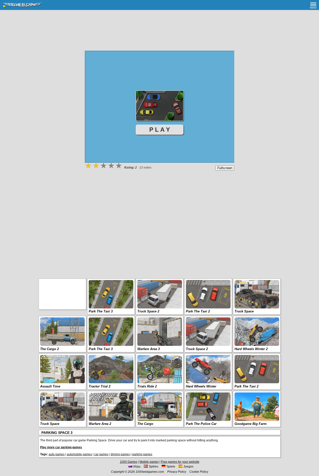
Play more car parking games (61, 447)
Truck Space (244, 311)
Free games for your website (180, 462)
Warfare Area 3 (148, 349)
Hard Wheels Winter (201, 386)
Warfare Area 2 (100, 424)
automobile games (79, 454)
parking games (142, 454)
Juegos (188, 466)
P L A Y (159, 129)
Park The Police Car (201, 424)
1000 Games (128, 462)
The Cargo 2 (49, 349)
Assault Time (50, 386)
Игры (137, 466)
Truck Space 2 (148, 311)
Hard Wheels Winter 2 (251, 349)
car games (101, 454)
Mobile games (149, 462)
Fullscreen (224, 168)
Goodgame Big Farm (251, 424)
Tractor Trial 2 (99, 386)
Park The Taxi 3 (101, 311)
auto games (57, 454)
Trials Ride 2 (147, 386)
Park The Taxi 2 (198, 311)
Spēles (153, 466)
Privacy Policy (176, 472)
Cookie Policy (198, 472)
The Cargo (145, 424)
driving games (120, 454)
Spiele (170, 466)
